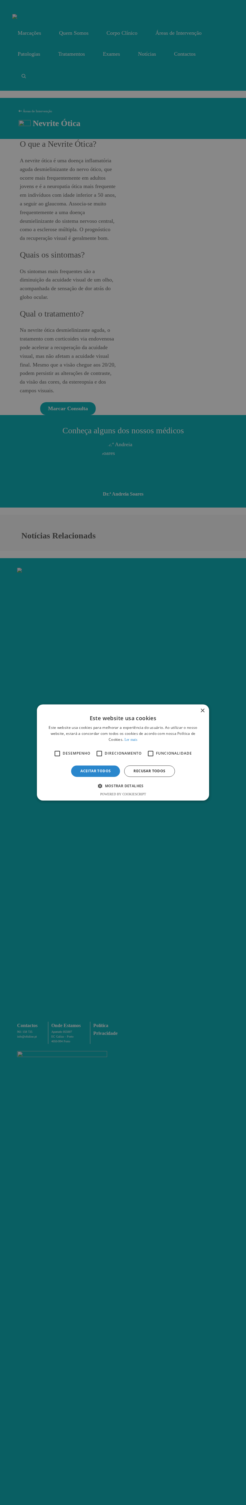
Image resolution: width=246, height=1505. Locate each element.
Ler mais (130, 740)
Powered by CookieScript (123, 794)
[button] (123, 786)
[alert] (123, 752)
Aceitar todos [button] (95, 770)
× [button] (202, 710)
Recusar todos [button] (149, 770)
